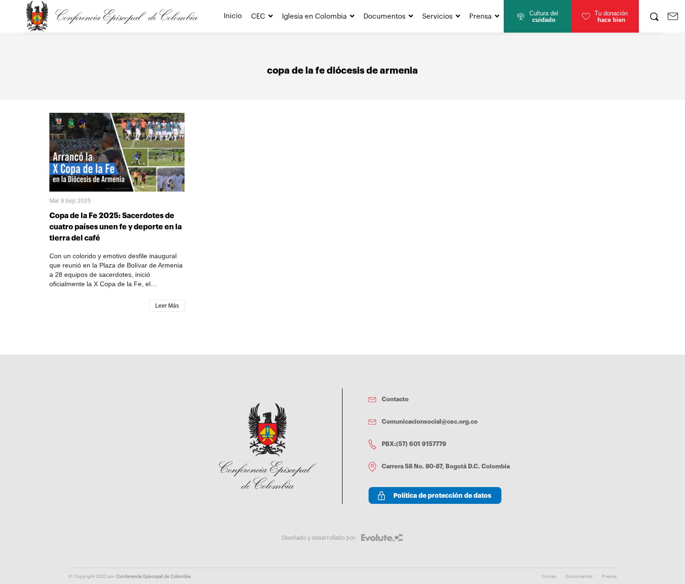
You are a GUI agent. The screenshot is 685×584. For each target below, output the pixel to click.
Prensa (480, 16)
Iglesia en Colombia (314, 16)
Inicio (233, 16)
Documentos (384, 16)
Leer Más (167, 305)
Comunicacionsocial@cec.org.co (430, 422)
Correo (548, 576)
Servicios (437, 16)
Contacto (395, 399)
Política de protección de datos (442, 495)
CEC (258, 16)
